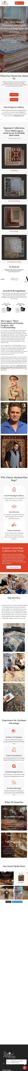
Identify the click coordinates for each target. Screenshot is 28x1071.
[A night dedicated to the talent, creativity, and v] (7, 878)
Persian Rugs (14, 231)
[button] (19, 3)
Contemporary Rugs (14, 262)
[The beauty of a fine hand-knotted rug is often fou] (21, 878)
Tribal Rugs (14, 170)
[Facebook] (3, 1063)
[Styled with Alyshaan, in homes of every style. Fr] (21, 893)
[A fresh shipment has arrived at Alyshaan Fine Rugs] (7, 893)
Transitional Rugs (14, 201)
